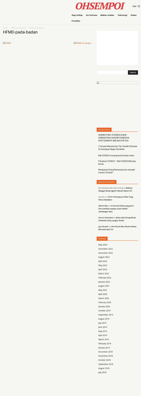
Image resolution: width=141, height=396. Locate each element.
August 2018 (103, 368)
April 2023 (102, 261)
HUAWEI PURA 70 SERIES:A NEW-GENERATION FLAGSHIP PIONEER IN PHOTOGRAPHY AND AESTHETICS (113, 138)
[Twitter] (133, 388)
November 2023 (105, 253)
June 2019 (102, 327)
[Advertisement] (117, 48)
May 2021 (102, 290)
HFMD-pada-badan (18, 28)
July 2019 (102, 323)
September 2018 (105, 364)
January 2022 (104, 281)
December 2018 (105, 351)
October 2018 (104, 360)
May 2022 (102, 265)
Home (5, 28)
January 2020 (104, 306)
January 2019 (104, 347)
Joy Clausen (103, 226)
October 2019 (104, 310)
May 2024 (102, 244)
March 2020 (103, 298)
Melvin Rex (103, 206)
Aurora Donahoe (105, 217)
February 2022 (104, 277)
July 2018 (102, 372)
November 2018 (105, 356)
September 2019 (105, 314)
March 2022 (103, 273)
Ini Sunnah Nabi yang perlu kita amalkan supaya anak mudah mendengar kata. (116, 209)
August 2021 (103, 286)
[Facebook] (123, 388)
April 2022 (102, 269)
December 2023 (105, 248)
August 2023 (103, 257)
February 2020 (104, 302)
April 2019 (102, 335)
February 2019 (104, 343)
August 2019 (103, 318)
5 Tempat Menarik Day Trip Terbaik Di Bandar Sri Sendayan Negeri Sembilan (117, 147)
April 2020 (102, 294)
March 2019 (103, 339)
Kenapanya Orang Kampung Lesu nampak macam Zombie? (116, 171)
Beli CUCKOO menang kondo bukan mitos (116, 155)
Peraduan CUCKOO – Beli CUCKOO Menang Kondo (117, 162)
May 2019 (102, 331)
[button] (136, 6)
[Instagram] (128, 388)
